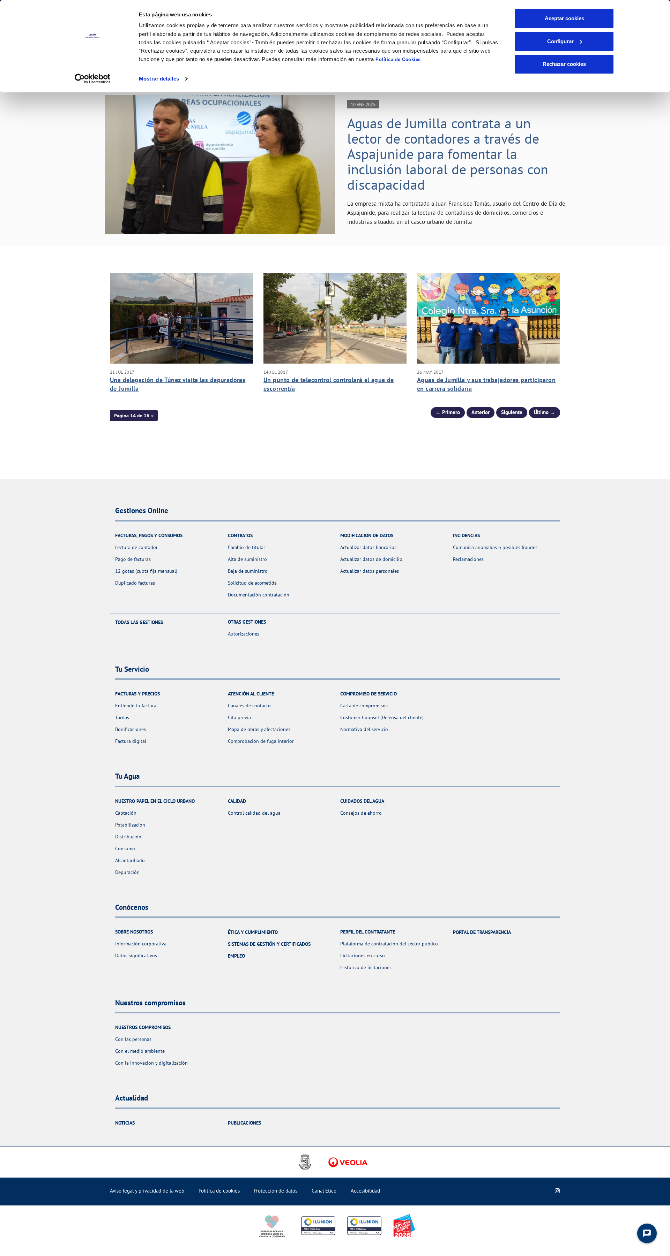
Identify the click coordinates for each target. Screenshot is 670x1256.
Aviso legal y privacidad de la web (147, 1190)
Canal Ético (324, 1190)
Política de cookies (219, 1190)
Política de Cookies (398, 59)
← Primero (448, 412)
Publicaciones (244, 1123)
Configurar (560, 41)
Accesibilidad (365, 1190)
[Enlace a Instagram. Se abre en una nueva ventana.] (557, 1190)
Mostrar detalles (159, 79)
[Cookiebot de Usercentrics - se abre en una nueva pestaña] (92, 79)
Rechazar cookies (564, 64)
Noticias (125, 1123)
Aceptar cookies (564, 18)
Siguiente (511, 412)
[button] (134, 415)
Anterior (480, 412)
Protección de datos (275, 1190)
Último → (544, 412)
